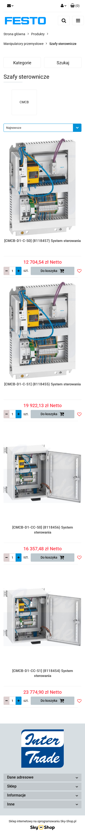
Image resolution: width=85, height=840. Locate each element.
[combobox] (42, 128)
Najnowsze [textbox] (13, 127)
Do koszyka (49, 271)
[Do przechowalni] (79, 271)
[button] (74, 6)
